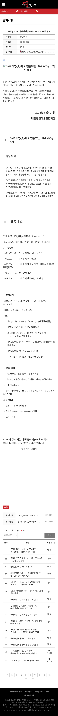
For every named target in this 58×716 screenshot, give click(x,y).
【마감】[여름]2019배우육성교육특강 (26, 660)
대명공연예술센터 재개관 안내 (22, 638)
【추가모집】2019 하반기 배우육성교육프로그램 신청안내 (23, 652)
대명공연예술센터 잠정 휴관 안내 (24, 644)
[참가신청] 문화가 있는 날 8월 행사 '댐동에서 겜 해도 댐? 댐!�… (25, 583)
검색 (50, 535)
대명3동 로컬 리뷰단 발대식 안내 (24, 599)
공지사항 (24, 11)
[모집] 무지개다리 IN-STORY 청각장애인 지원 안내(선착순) (23, 550)
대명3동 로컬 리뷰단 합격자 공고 (24, 614)
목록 (6, 507)
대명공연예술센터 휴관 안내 (22, 567)
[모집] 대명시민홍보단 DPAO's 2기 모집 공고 (30, 515)
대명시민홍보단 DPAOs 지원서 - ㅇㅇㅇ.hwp (39, 52)
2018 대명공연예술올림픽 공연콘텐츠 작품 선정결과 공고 (30, 522)
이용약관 (28, 691)
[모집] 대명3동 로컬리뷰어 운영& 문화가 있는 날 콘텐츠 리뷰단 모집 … (25, 631)
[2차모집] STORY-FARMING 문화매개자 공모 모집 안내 (23, 607)
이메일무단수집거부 (42, 691)
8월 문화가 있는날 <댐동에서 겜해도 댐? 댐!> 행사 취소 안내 (25, 574)
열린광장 (4, 11)
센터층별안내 (29, 695)
